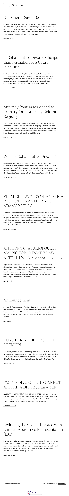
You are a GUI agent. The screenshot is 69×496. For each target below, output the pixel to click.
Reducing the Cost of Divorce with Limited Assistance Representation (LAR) (33, 429)
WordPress (62, 484)
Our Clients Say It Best (22, 17)
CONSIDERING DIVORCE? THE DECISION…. (30, 342)
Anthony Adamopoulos (11, 484)
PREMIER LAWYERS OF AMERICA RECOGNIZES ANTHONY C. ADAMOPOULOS (33, 201)
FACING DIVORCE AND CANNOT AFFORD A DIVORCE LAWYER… (32, 384)
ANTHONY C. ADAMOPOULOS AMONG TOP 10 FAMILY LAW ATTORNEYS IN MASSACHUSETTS (33, 253)
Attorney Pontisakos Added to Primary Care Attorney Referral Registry (30, 111)
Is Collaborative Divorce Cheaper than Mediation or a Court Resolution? (31, 62)
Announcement (16, 300)
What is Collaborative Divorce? (29, 156)
